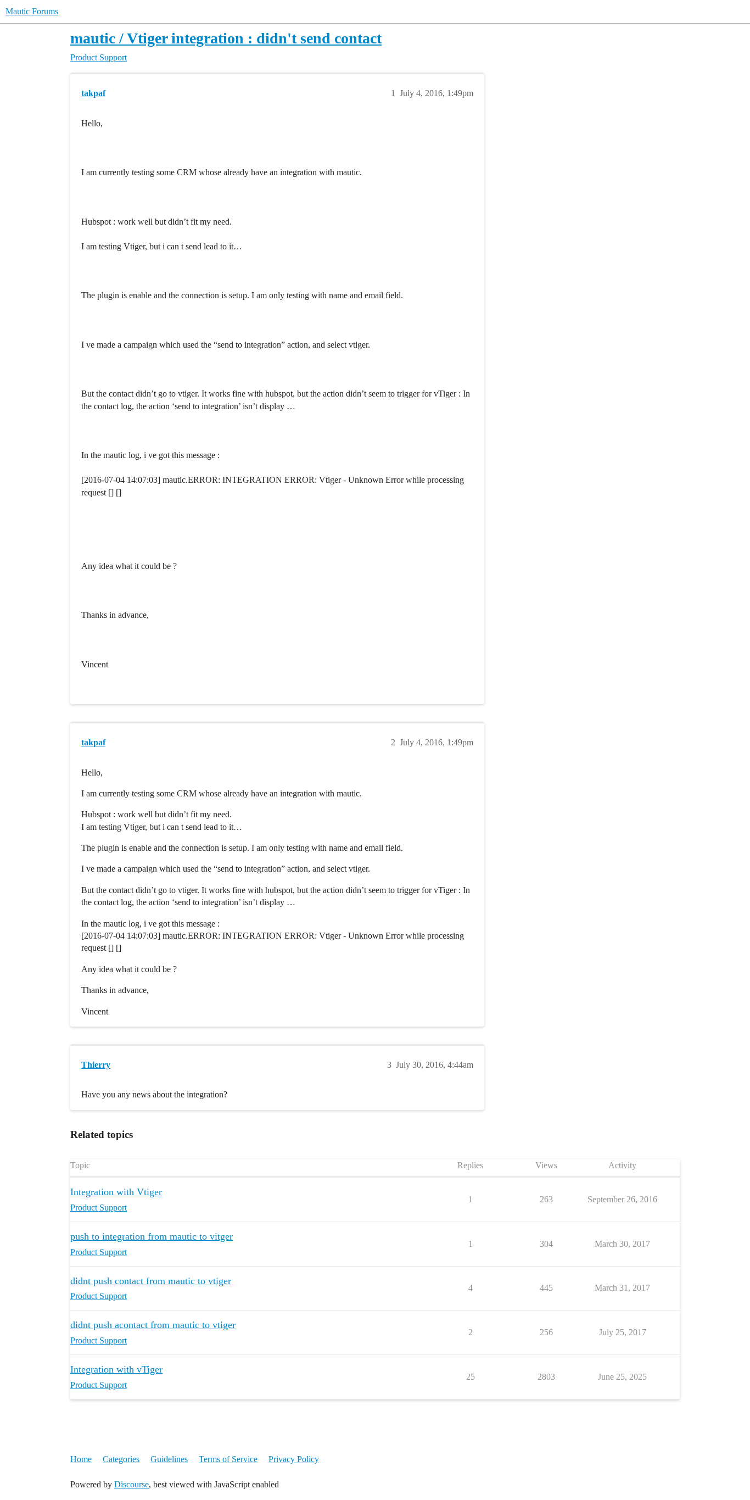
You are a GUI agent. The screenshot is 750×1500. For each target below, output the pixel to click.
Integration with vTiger (116, 1369)
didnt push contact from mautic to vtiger (150, 1280)
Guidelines (169, 1459)
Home (81, 1459)
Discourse (131, 1484)
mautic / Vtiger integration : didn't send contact (226, 38)
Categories (121, 1459)
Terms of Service (228, 1459)
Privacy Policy (293, 1459)
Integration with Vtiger (116, 1191)
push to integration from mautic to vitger (151, 1236)
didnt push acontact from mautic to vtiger (153, 1324)
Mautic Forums (31, 11)
